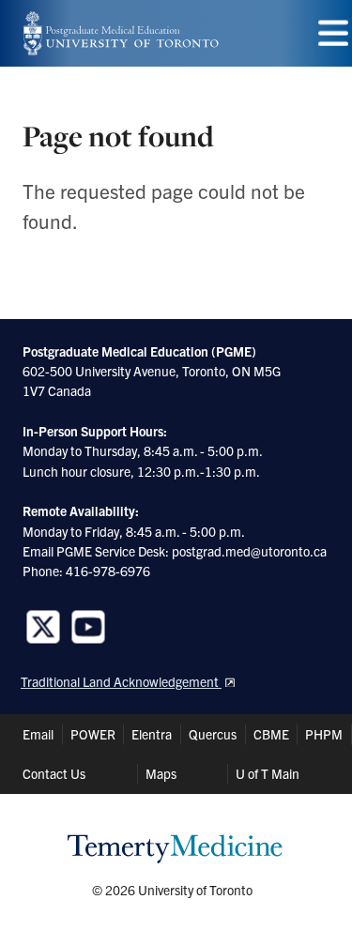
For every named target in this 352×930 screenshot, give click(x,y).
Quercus (213, 733)
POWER (92, 733)
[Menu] (333, 33)
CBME (271, 733)
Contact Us (54, 773)
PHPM (324, 733)
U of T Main (267, 773)
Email (38, 733)
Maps (160, 773)
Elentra (151, 733)
